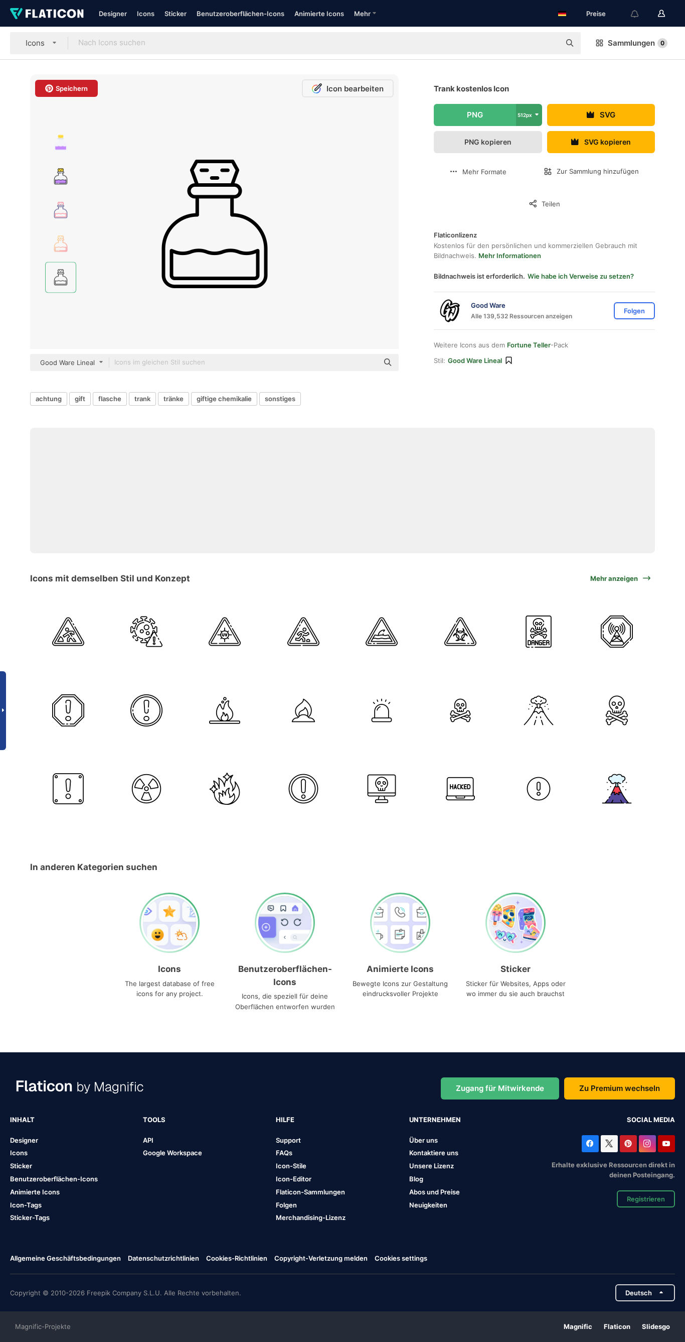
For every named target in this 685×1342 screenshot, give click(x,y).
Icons (145, 14)
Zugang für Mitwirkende (500, 1088)
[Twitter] (609, 1143)
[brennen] (303, 710)
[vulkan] (538, 710)
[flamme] (225, 710)
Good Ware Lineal (475, 360)
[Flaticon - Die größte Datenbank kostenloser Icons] (47, 13)
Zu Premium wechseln (619, 1088)
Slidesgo (656, 1326)
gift (80, 399)
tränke (173, 399)
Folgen (286, 1205)
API (148, 1140)
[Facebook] (590, 1143)
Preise (596, 14)
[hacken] (460, 789)
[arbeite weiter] (68, 631)
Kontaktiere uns (433, 1153)
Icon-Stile (291, 1166)
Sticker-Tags (30, 1217)
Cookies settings (401, 1258)
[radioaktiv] (146, 789)
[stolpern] (303, 631)
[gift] (460, 631)
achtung (49, 399)
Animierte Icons (319, 14)
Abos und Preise (434, 1192)
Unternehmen (435, 1120)
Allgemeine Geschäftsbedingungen (65, 1258)
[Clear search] (548, 43)
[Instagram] (647, 1143)
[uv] (225, 631)
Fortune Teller (529, 345)
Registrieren (646, 1199)
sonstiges (280, 399)
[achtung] (538, 631)
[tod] (460, 710)
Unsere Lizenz (431, 1166)
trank (142, 399)
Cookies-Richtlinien (236, 1258)
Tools (154, 1120)
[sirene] (382, 710)
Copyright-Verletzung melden (321, 1258)
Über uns (423, 1140)
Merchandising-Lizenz (311, 1217)
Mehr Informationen (509, 256)
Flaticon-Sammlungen (310, 1192)
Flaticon (617, 1326)
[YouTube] (666, 1143)
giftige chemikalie (224, 399)
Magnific (578, 1326)
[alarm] (146, 710)
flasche (109, 399)
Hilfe (285, 1120)
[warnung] (303, 789)
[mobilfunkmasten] (617, 631)
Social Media (651, 1120)
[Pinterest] (628, 1143)
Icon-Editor (293, 1179)
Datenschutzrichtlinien (163, 1258)
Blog (416, 1179)
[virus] (146, 631)
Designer (113, 14)
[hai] (382, 631)
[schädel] (617, 710)
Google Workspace (172, 1153)
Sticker (175, 14)
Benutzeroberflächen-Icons (240, 14)
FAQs (284, 1153)
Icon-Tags (26, 1205)
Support (288, 1140)
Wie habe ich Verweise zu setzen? (581, 276)
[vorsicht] (68, 710)
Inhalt (22, 1120)
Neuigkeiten (428, 1205)
